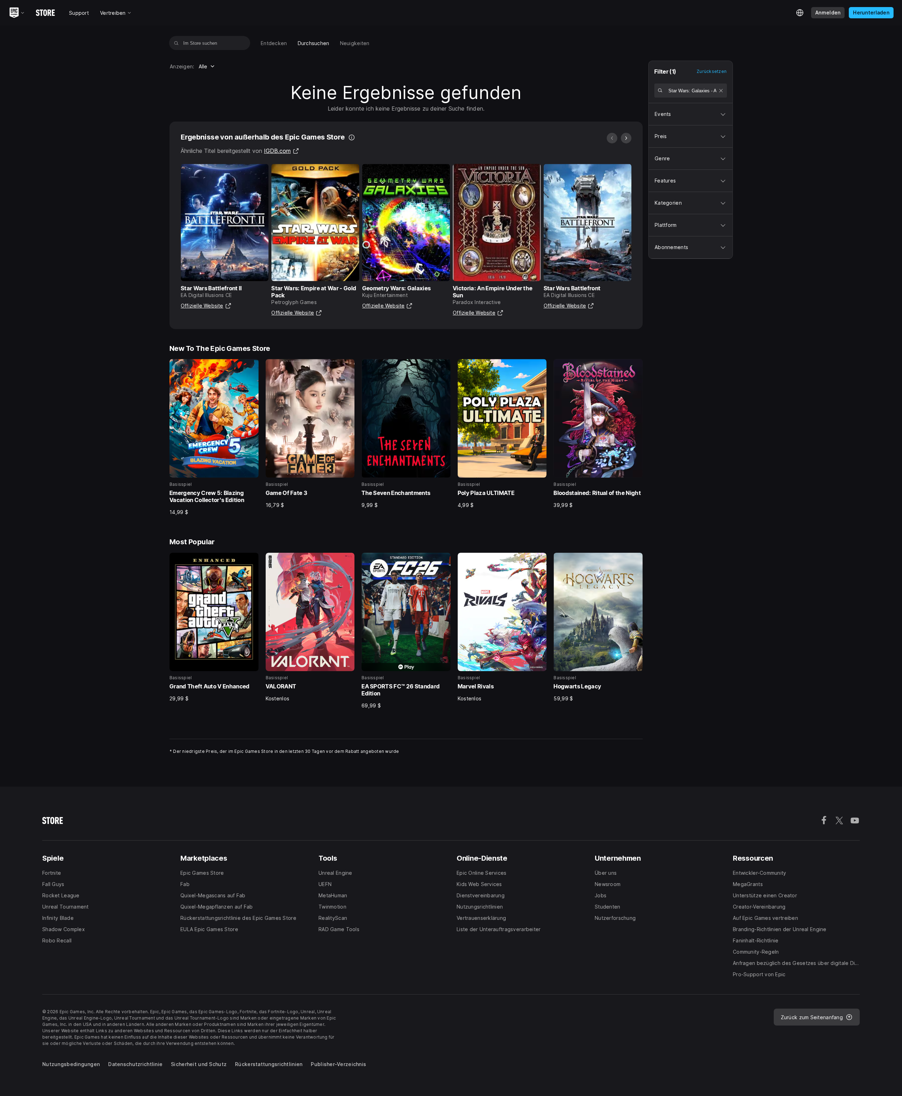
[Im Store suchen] (176, 43)
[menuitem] (274, 43)
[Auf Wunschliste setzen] (251, 366)
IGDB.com (281, 150)
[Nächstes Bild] (626, 138)
